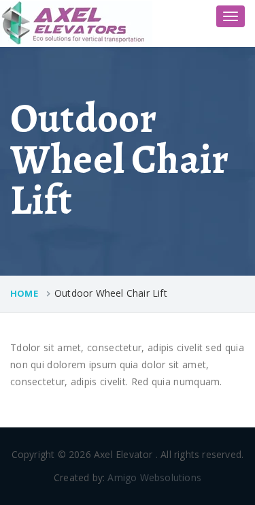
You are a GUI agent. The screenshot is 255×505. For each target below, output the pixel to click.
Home (24, 293)
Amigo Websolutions (154, 477)
